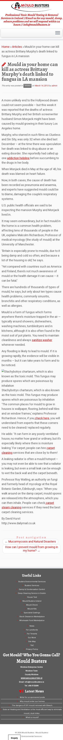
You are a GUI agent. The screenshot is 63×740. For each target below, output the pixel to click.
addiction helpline (18, 158)
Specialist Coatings (32, 613)
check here (41, 418)
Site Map (32, 641)
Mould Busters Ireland (31, 601)
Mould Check (32, 605)
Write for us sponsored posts (32, 697)
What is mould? (32, 717)
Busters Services (32, 585)
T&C (32, 645)
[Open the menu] (57, 33)
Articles (17, 46)
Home (6, 46)
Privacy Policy (32, 649)
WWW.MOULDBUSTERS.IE (31, 678)
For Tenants (32, 634)
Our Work (32, 638)
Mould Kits (32, 609)
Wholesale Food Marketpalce (31, 620)
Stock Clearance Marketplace (32, 617)
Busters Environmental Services (32, 582)
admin (54, 85)
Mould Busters (28, 733)
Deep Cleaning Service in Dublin (32, 593)
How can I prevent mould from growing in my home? (31, 548)
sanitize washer (42, 340)
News (32, 626)
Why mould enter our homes (32, 701)
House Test (32, 597)
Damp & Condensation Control (32, 589)
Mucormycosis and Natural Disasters (30, 541)
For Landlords (32, 630)
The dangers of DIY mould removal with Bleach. (32, 705)
